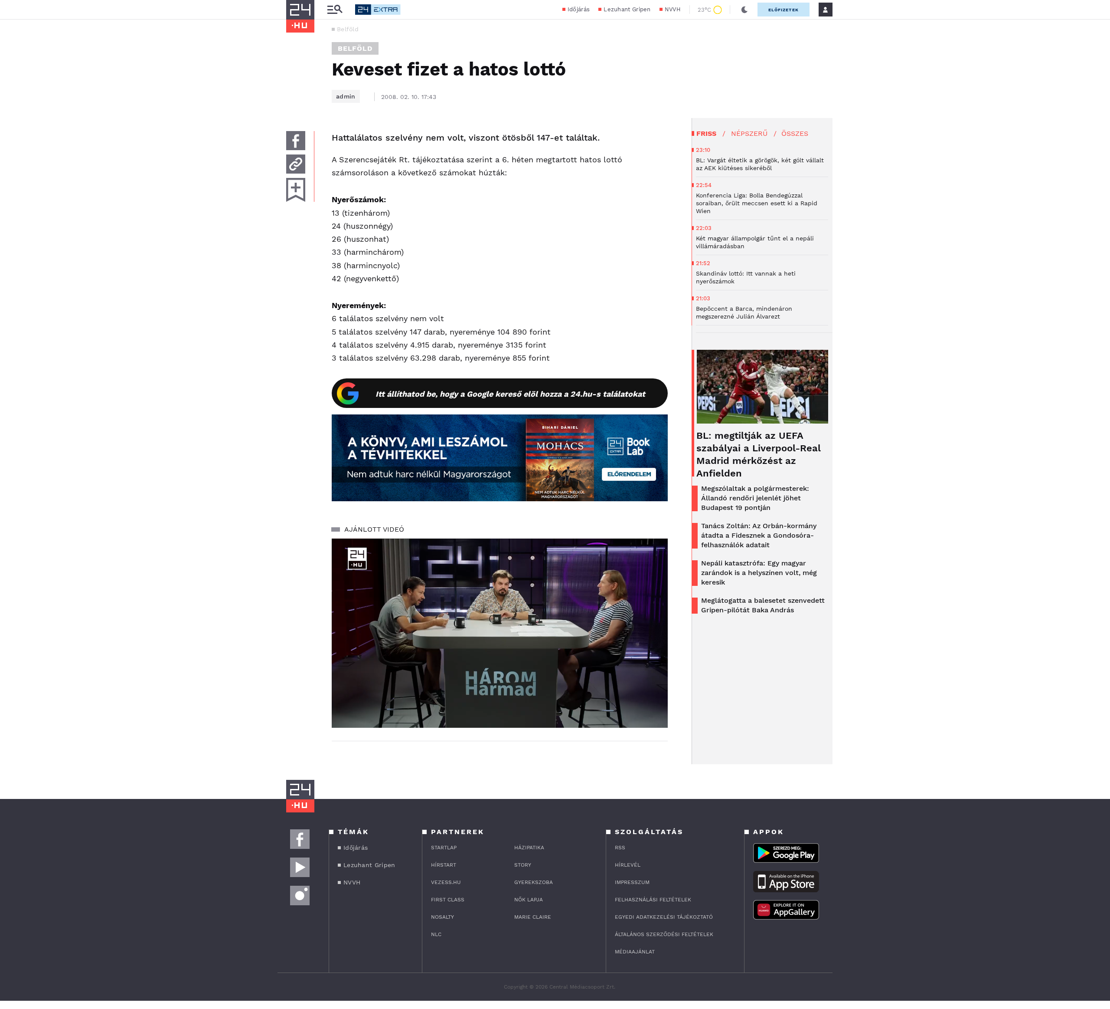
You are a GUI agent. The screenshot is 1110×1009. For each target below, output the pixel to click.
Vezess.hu (446, 882)
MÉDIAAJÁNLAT (635, 952)
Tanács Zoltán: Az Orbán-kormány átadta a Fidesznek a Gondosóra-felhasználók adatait (758, 535)
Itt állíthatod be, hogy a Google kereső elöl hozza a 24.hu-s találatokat (510, 393)
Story (522, 865)
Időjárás (579, 9)
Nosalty (442, 917)
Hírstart (443, 865)
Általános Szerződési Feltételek (664, 934)
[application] (500, 633)
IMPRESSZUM (632, 882)
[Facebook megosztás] (295, 140)
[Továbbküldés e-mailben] (295, 164)
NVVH (673, 9)
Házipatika (529, 848)
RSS (620, 848)
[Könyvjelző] (295, 190)
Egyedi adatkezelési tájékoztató (664, 917)
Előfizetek (783, 9)
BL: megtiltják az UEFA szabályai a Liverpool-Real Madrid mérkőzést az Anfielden (758, 454)
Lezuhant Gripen (627, 9)
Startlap (444, 848)
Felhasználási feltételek (653, 900)
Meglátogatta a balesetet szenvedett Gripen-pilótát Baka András (763, 605)
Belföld (348, 29)
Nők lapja (528, 900)
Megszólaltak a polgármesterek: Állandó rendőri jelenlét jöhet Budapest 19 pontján (755, 498)
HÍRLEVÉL (627, 865)
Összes (794, 133)
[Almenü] (334, 10)
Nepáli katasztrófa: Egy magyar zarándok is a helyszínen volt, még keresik (759, 572)
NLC (436, 934)
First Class (447, 900)
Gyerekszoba (533, 882)
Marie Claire (532, 917)
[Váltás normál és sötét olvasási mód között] (744, 9)
